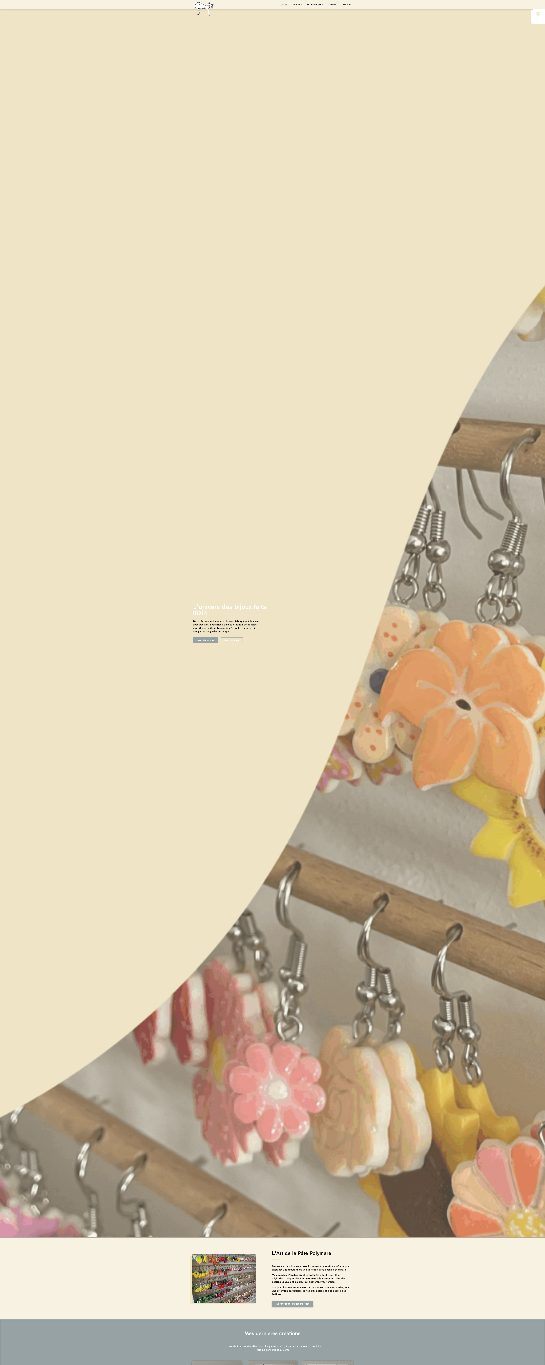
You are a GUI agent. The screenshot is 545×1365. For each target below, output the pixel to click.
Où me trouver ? (315, 4)
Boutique (297, 4)
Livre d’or (346, 4)
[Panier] (538, 19)
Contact (332, 4)
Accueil (283, 4)
